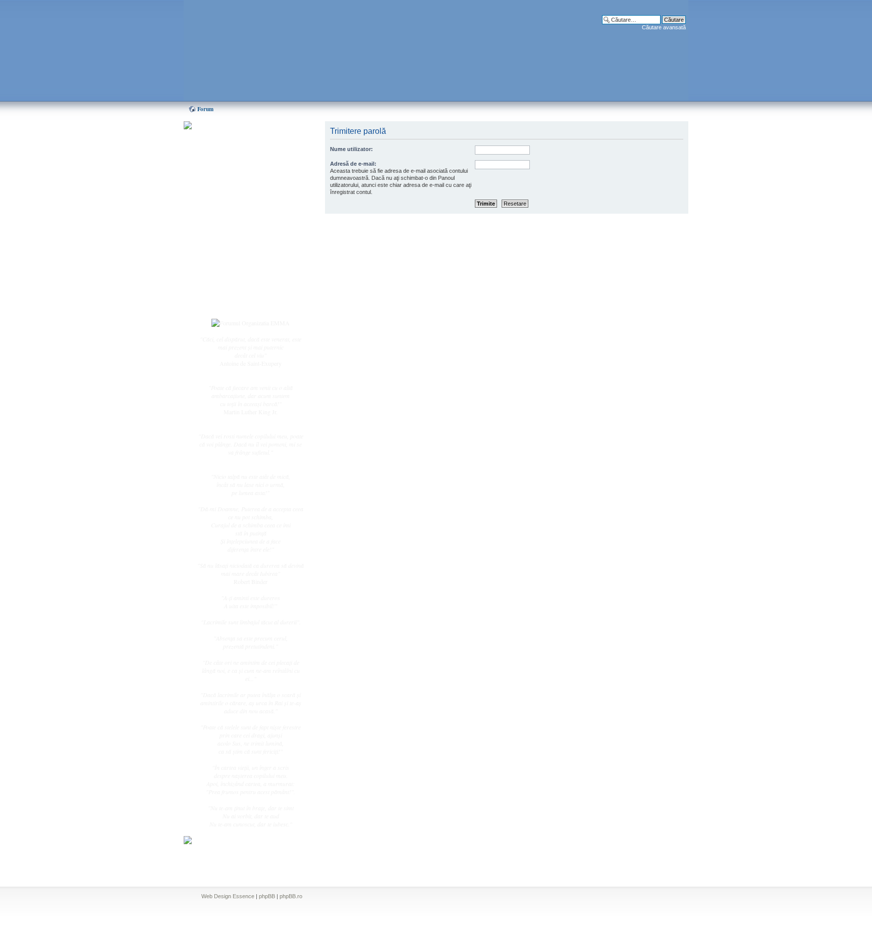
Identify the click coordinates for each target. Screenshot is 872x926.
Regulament (231, 262)
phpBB (267, 896)
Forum (205, 109)
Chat (223, 198)
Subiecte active (235, 228)
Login (224, 303)
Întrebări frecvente (239, 251)
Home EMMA (235, 176)
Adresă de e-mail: (353, 164)
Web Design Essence (227, 896)
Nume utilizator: (351, 149)
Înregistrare (231, 291)
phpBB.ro (291, 896)
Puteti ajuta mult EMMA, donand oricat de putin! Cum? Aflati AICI (245, 143)
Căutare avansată (664, 27)
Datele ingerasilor (238, 239)
